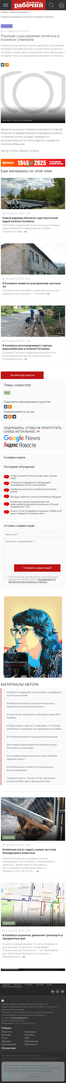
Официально (31, 1044)
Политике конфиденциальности (36, 1070)
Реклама (28, 984)
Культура (6, 1035)
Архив (49, 984)
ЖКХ (27, 1038)
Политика (30, 1035)
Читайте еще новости (22, 375)
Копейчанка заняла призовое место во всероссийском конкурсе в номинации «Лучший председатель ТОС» (34, 504)
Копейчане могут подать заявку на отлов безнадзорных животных (29, 851)
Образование (31, 1041)
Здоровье (6, 1041)
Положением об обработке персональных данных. (32, 580)
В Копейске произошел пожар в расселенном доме (32, 737)
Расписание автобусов (12, 987)
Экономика (30, 1032)
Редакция (6, 984)
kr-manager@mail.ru (19, 1018)
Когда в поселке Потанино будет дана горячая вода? (33, 477)
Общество (7, 1032)
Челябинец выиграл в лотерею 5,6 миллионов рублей (33, 490)
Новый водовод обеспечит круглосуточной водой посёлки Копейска (30, 219)
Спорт (5, 1038)
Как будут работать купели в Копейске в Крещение (35, 497)
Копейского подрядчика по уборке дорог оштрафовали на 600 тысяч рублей (30, 483)
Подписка (39, 984)
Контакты (18, 984)
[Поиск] (51, 5)
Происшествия (9, 1044)
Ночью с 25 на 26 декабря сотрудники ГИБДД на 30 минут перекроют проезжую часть (36, 512)
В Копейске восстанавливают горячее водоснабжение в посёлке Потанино (27, 347)
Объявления (9, 1048)
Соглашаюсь (33, 1076)
